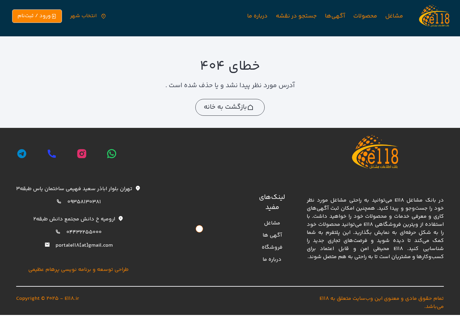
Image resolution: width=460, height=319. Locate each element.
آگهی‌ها (335, 16)
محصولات (365, 16)
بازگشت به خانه (225, 107)
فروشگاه (272, 247)
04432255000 (84, 232)
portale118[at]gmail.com (84, 245)
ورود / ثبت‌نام (34, 16)
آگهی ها (272, 235)
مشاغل (394, 16)
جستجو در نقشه (296, 16)
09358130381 (84, 202)
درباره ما (257, 16)
